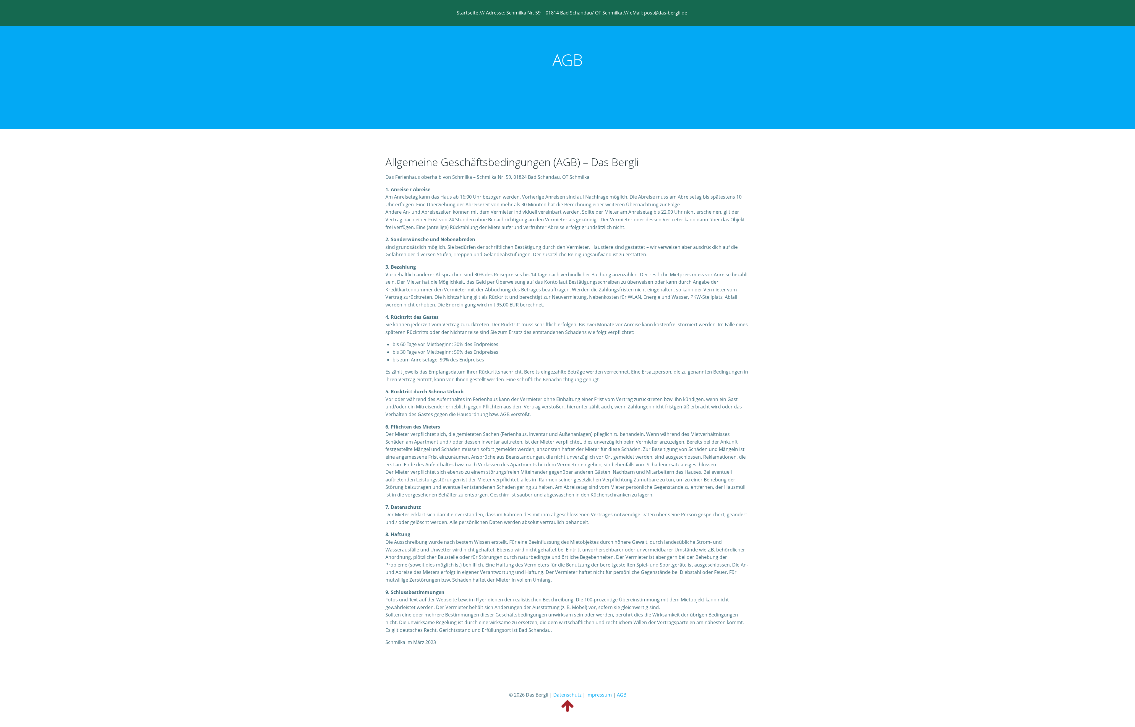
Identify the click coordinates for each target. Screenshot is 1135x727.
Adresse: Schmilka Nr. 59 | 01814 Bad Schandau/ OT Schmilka (554, 12)
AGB (621, 695)
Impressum (599, 695)
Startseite (467, 12)
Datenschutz (567, 695)
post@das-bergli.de (665, 12)
